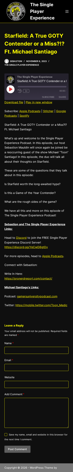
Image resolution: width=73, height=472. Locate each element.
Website (9, 377)
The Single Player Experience (42, 11)
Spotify (24, 115)
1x (26, 91)
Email (8, 360)
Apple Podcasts (29, 111)
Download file (13, 102)
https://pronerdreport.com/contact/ (28, 278)
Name (9, 343)
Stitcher (48, 111)
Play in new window (39, 102)
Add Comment (14, 394)
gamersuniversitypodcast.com (37, 296)
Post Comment (17, 449)
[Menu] (67, 11)
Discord (21, 237)
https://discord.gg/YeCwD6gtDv (26, 247)
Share (62, 97)
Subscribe (48, 97)
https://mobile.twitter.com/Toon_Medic (41, 305)
